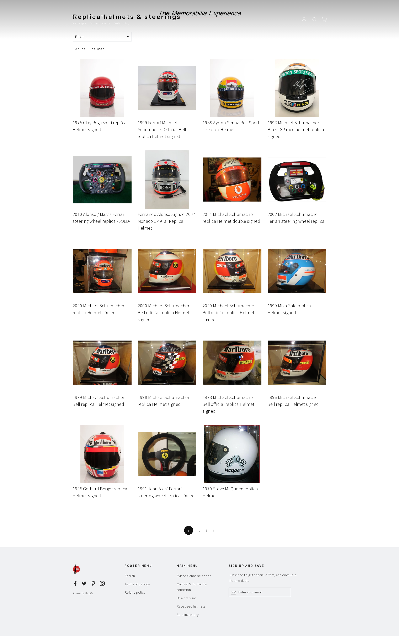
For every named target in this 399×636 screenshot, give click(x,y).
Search (130, 575)
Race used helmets (100, 23)
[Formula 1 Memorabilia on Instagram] (102, 583)
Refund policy (135, 592)
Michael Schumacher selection (117, 15)
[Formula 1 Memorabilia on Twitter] (84, 583)
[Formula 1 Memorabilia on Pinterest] (93, 583)
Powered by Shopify (83, 593)
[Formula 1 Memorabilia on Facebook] (75, 583)
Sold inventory (122, 23)
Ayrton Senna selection (84, 15)
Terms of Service (137, 584)
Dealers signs (79, 23)
